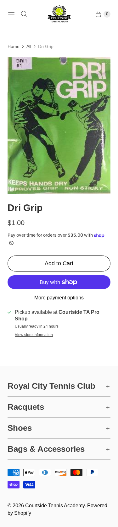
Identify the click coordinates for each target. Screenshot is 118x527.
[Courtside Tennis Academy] (59, 14)
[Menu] (11, 14)
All (28, 46)
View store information (34, 335)
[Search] (24, 14)
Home (14, 46)
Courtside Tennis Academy (55, 505)
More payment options (59, 297)
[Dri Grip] (59, 125)
